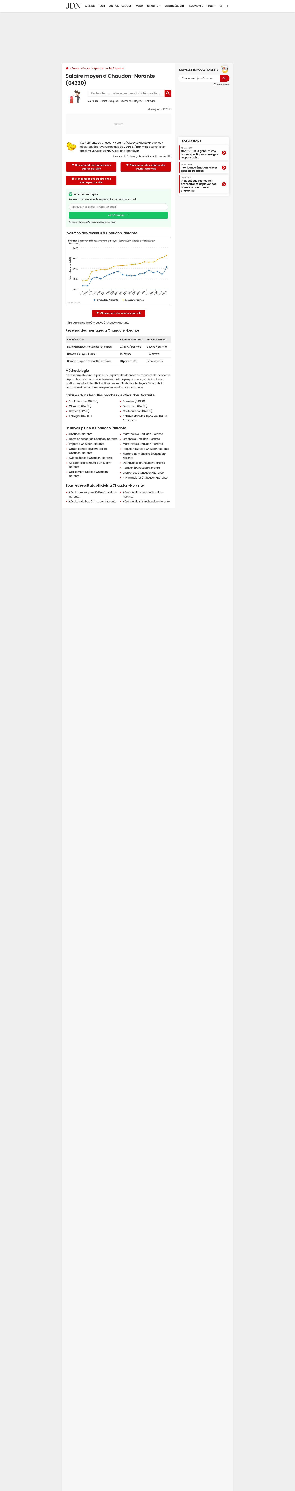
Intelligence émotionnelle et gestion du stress (199, 168)
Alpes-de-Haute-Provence (108, 68)
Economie (196, 6)
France (86, 68)
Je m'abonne (116, 215)
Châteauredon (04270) (137, 411)
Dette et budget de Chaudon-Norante (93, 438)
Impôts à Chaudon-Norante (86, 443)
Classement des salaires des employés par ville (93, 181)
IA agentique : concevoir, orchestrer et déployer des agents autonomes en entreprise (198, 184)
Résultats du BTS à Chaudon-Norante (146, 501)
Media (140, 6)
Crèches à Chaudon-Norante (141, 438)
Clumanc (126, 101)
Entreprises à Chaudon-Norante (143, 472)
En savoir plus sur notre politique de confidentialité (92, 222)
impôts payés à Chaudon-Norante (108, 322)
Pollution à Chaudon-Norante (141, 467)
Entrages (150, 101)
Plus (210, 6)
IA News (90, 6)
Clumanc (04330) (80, 406)
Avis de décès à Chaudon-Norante (91, 457)
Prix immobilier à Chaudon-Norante (145, 477)
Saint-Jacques (110, 101)
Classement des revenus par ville (120, 313)
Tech (101, 6)
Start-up (153, 6)
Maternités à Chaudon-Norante (143, 443)
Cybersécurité (175, 6)
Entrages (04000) (80, 416)
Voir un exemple (221, 84)
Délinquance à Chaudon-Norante (144, 462)
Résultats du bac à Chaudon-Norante (92, 501)
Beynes (138, 101)
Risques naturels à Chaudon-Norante (146, 448)
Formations (191, 141)
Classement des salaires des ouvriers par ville (148, 167)
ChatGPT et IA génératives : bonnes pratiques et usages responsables (199, 153)
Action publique (120, 6)
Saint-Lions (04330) (135, 406)
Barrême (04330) (134, 401)
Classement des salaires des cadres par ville (93, 167)
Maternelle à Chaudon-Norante (143, 434)
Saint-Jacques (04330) (83, 401)
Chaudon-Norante (81, 434)
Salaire (75, 68)
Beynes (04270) (79, 411)
